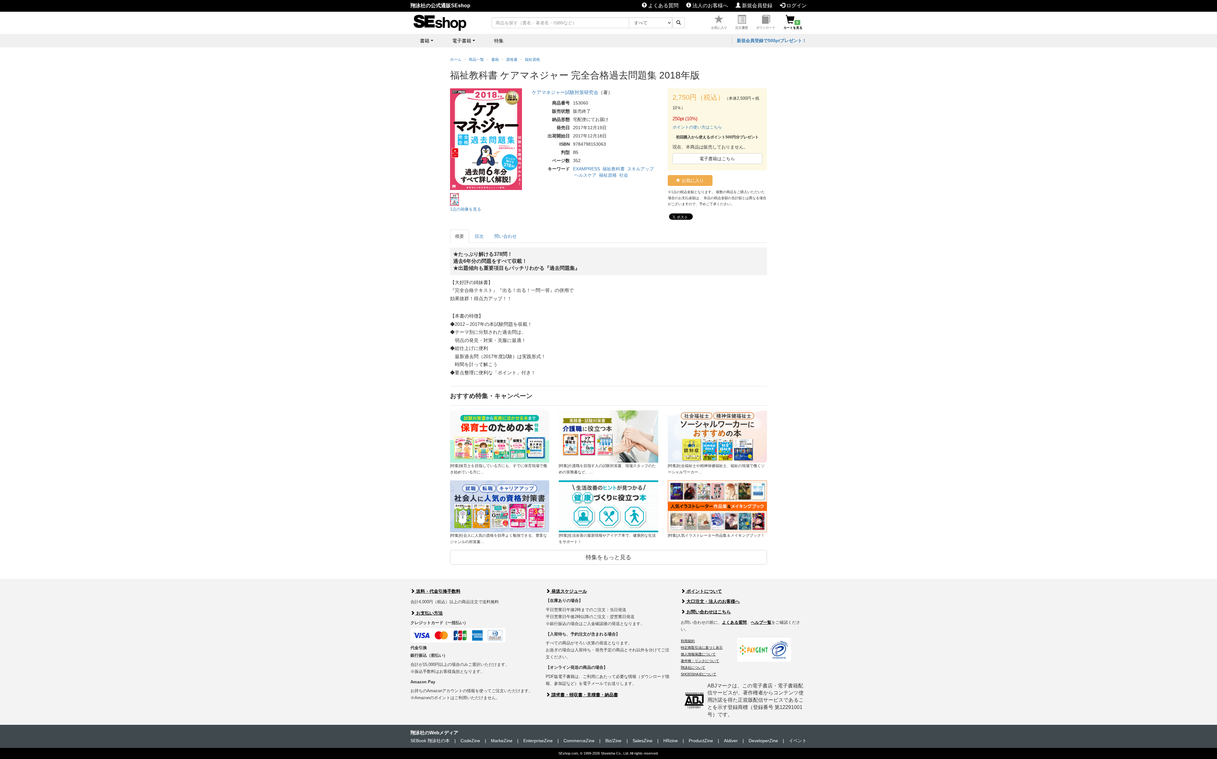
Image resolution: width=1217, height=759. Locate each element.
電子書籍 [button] (461, 40)
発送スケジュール (568, 591)
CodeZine (470, 740)
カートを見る (792, 25)
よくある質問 (663, 5)
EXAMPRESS (586, 168)
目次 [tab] (479, 236)
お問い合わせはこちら (708, 611)
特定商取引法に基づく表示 (702, 647)
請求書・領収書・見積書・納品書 (584, 694)
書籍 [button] (424, 40)
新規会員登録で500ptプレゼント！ (772, 40)
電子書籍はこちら (717, 158)
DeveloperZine (763, 740)
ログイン (796, 5)
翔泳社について (693, 667)
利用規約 (688, 641)
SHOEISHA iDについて (698, 674)
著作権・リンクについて (700, 661)
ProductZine (701, 740)
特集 (499, 40)
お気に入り (719, 27)
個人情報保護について (698, 654)
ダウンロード (765, 27)
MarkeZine (501, 740)
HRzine (670, 740)
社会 (623, 175)
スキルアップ (640, 168)
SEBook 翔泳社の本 (430, 740)
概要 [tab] (459, 236)
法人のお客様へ (709, 5)
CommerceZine (579, 740)
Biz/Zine (613, 740)
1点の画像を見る (465, 209)
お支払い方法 (429, 613)
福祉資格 (608, 175)
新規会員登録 (756, 5)
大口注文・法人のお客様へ (712, 601)
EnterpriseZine (538, 740)
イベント (798, 740)
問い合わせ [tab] (505, 236)
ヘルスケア (585, 175)
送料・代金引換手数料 (437, 591)
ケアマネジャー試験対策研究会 (565, 92)
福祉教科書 (613, 168)
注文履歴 (741, 27)
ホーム (455, 59)
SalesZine (643, 740)
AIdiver (731, 740)
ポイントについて (703, 591)
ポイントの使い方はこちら (697, 127)
